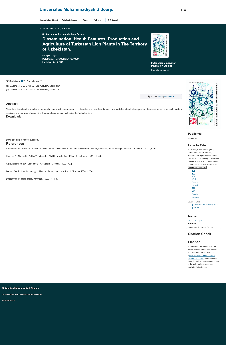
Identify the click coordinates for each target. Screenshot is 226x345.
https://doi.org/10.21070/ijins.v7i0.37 (63, 58)
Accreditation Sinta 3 (49, 20)
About (86, 20)
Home (42, 28)
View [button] (160, 96)
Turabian (195, 194)
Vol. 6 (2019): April (62, 28)
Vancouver (196, 197)
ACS (193, 173)
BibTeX (196, 207)
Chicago (195, 182)
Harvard (195, 185)
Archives (50, 28)
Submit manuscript (160, 69)
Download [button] (169, 96)
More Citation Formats (197, 167)
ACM (193, 170)
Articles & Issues (69, 20)
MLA (193, 191)
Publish (97, 20)
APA (193, 176)
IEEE (193, 188)
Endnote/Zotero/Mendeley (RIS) (205, 205)
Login (183, 9)
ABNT (194, 179)
